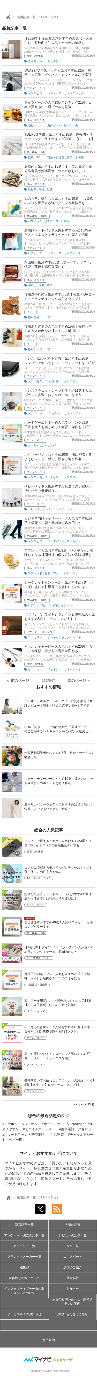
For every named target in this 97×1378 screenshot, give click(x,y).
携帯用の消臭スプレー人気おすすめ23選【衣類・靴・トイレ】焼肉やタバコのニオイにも (58, 976)
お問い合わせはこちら (72, 1314)
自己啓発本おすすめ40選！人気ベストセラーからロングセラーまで (58, 924)
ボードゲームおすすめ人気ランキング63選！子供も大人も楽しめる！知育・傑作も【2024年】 (58, 427)
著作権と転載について (24, 1278)
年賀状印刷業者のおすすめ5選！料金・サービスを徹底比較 (59, 755)
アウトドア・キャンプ (40, 632)
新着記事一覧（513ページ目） (38, 17)
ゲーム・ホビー (36, 440)
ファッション (34, 88)
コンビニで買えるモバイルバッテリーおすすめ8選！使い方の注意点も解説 (57, 870)
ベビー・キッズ (36, 503)
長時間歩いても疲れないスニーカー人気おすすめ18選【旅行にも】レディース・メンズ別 (59, 1083)
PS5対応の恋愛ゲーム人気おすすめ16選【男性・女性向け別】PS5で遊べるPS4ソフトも (58, 1029)
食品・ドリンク (36, 120)
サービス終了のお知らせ (24, 1314)
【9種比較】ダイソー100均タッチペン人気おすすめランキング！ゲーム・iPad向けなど (59, 950)
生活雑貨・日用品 (37, 216)
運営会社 (72, 1278)
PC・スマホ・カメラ (39, 878)
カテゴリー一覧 (24, 1246)
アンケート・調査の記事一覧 (24, 1235)
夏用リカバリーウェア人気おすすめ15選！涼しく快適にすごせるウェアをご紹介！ (58, 807)
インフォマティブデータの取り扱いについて (24, 1291)
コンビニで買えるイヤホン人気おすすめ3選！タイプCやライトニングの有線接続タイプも (59, 843)
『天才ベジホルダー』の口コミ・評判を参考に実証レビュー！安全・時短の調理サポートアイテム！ (58, 703)
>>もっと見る (84, 1104)
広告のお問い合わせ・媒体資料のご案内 (72, 1301)
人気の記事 (72, 1225)
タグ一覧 (72, 1246)
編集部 (24, 1267)
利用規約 (48, 1340)
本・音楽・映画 (36, 152)
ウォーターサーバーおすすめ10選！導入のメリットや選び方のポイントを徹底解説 (58, 781)
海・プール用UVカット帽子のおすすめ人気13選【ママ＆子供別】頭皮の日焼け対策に (57, 1003)
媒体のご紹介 (72, 1267)
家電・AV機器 (35, 56)
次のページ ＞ (79, 680)
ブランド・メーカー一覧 (24, 1256)
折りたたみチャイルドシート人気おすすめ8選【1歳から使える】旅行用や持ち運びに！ (58, 896)
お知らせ (72, 1288)
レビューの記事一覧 (73, 1235)
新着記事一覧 (24, 1224)
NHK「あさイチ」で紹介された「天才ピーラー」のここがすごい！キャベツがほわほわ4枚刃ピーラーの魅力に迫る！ (59, 729)
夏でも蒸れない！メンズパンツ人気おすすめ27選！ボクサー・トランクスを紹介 (57, 1056)
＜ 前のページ (17, 680)
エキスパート (72, 1256)
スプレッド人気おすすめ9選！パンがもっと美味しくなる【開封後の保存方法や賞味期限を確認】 (59, 554)
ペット (30, 312)
